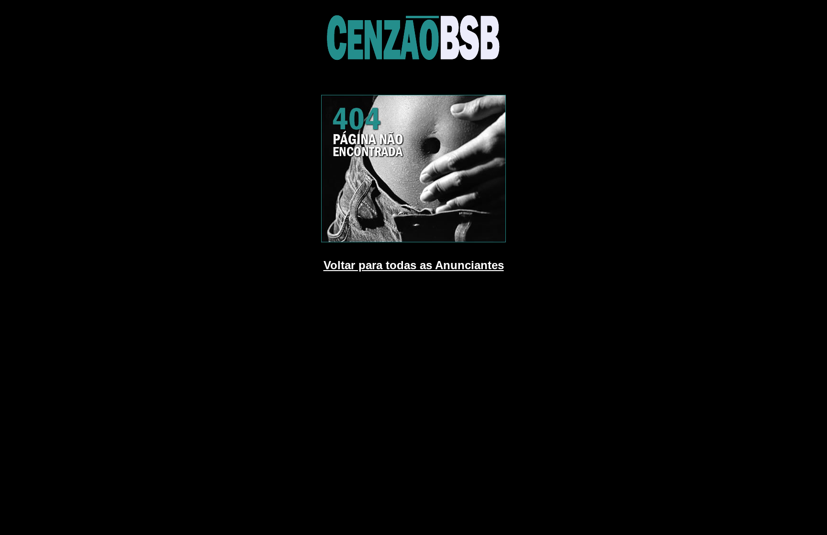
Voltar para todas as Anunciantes (414, 265)
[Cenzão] (413, 67)
